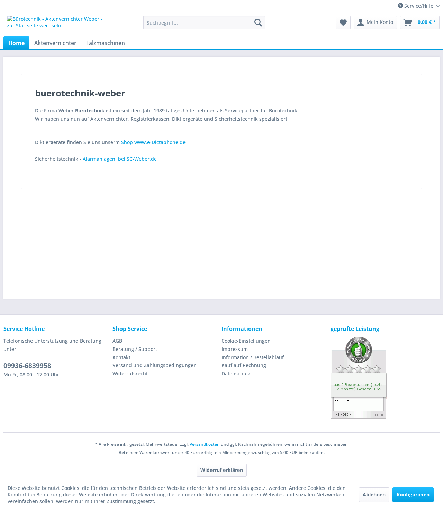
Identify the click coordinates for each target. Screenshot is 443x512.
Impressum (235, 349)
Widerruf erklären (221, 470)
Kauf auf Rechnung (244, 365)
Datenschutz (236, 373)
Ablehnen (374, 494)
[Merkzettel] (343, 22)
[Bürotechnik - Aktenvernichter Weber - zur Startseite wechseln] (59, 24)
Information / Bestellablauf (253, 357)
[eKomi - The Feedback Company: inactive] (385, 378)
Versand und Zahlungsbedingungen (154, 365)
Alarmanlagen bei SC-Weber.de (120, 159)
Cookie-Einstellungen (246, 340)
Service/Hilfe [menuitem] (419, 5)
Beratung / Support (134, 349)
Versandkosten (205, 444)
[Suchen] (258, 22)
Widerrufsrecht (130, 373)
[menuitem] (204, 22)
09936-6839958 (27, 365)
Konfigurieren (413, 494)
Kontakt (121, 357)
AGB (117, 340)
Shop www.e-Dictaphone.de (153, 142)
